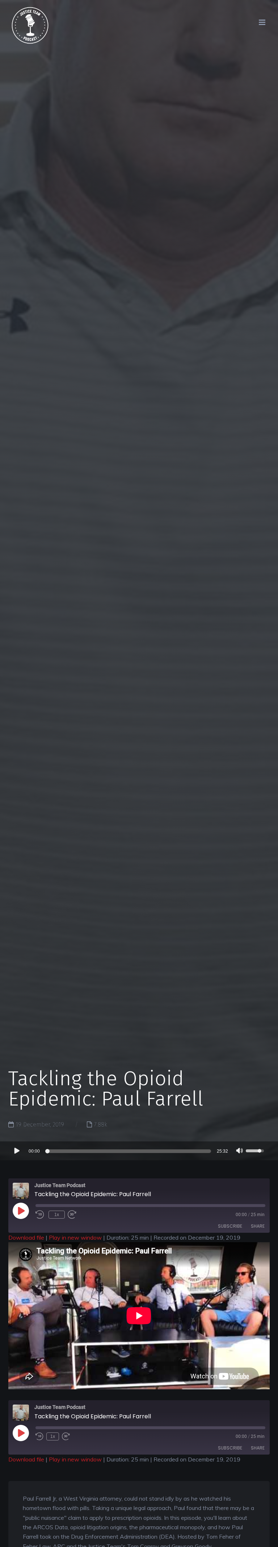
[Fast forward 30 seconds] (74, 1214)
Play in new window (75, 1237)
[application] (139, 1150)
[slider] (129, 1151)
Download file (26, 1237)
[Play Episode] (29, 1219)
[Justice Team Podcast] (30, 31)
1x (56, 1214)
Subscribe (230, 1226)
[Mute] (239, 1151)
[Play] (16, 1150)
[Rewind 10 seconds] (39, 1436)
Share (258, 1226)
